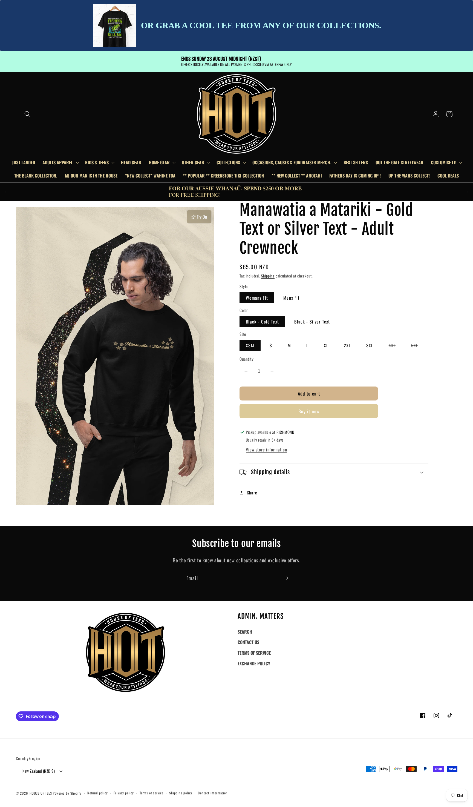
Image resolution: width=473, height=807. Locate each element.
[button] (27, 114)
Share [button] (252, 492)
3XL (369, 345)
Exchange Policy (254, 663)
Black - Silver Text (312, 321)
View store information (266, 449)
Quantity (246, 359)
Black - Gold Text (262, 321)
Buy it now (309, 411)
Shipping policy (180, 792)
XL (326, 345)
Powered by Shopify (67, 793)
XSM (250, 345)
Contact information (212, 792)
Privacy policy (124, 792)
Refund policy (97, 792)
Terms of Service (254, 652)
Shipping (268, 276)
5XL (417, 346)
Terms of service (151, 792)
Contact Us (248, 642)
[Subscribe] (286, 578)
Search (245, 631)
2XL (347, 345)
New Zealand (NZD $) (38, 771)
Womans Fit (257, 297)
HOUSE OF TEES (41, 793)
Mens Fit (291, 297)
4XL (395, 346)
